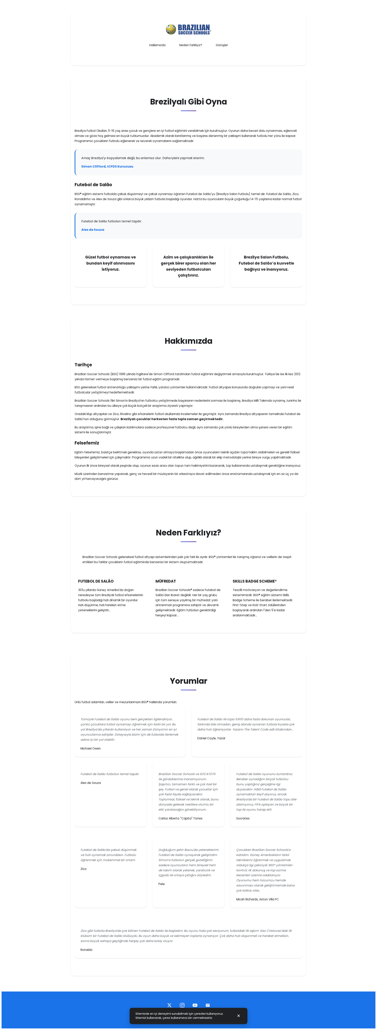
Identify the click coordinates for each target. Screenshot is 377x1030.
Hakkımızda (157, 45)
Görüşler (222, 45)
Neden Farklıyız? (190, 45)
